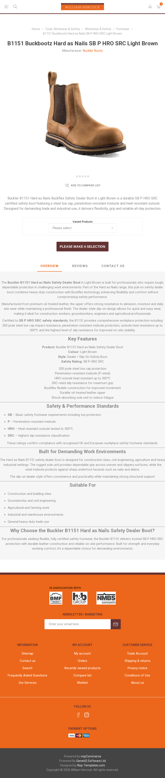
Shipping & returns (137, 661)
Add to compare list (85, 185)
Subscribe (116, 624)
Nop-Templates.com (91, 765)
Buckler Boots (93, 51)
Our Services (28, 683)
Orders (82, 661)
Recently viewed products (82, 668)
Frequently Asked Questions (27, 675)
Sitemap (27, 653)
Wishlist (82, 683)
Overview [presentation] (49, 266)
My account (82, 653)
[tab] (49, 266)
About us (137, 683)
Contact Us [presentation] (113, 266)
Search (27, 668)
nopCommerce (91, 756)
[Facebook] (78, 714)
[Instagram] (86, 714)
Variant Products (83, 221)
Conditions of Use (137, 675)
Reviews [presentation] (80, 266)
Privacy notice (137, 668)
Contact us (27, 661)
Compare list (82, 675)
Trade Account (137, 653)
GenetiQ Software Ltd (91, 761)
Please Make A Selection (82, 246)
